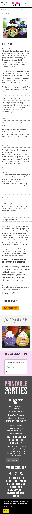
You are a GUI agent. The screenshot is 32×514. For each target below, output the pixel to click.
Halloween (17, 10)
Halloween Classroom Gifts (16, 430)
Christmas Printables (16, 434)
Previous (3, 28)
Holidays (10, 10)
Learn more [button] (7, 506)
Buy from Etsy (10, 308)
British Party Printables (16, 415)
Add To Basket (11, 301)
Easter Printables (16, 425)
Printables (4, 10)
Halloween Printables (16, 428)
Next (24, 28)
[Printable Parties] (16, 3)
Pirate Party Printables (16, 418)
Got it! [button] (6, 511)
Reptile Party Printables (16, 412)
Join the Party (12, 460)
